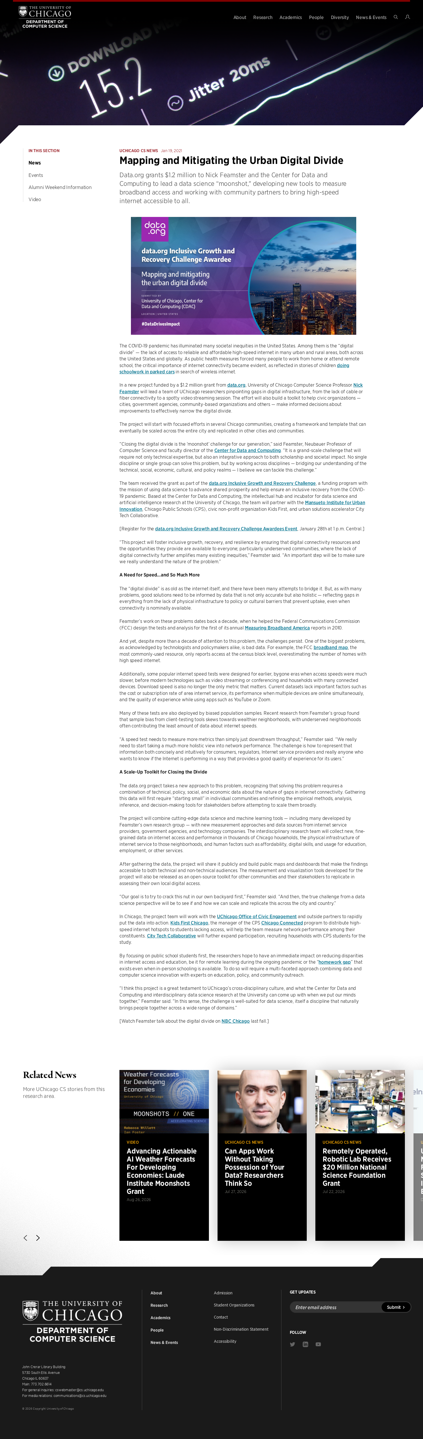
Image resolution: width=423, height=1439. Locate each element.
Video (34, 199)
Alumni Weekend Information (60, 187)
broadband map (331, 647)
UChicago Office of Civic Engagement (257, 916)
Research (262, 17)
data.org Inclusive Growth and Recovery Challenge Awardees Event (226, 528)
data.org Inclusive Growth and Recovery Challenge (262, 483)
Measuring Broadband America (277, 627)
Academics (290, 17)
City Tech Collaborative (171, 935)
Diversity (340, 17)
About (239, 17)
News (34, 163)
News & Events (371, 17)
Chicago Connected (282, 922)
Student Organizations (234, 1304)
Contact (221, 1316)
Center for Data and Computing (247, 450)
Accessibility (225, 1341)
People (316, 17)
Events (35, 175)
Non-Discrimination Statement (241, 1329)
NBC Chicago (236, 1021)
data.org (236, 384)
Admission (223, 1292)
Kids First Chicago (189, 922)
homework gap (335, 962)
